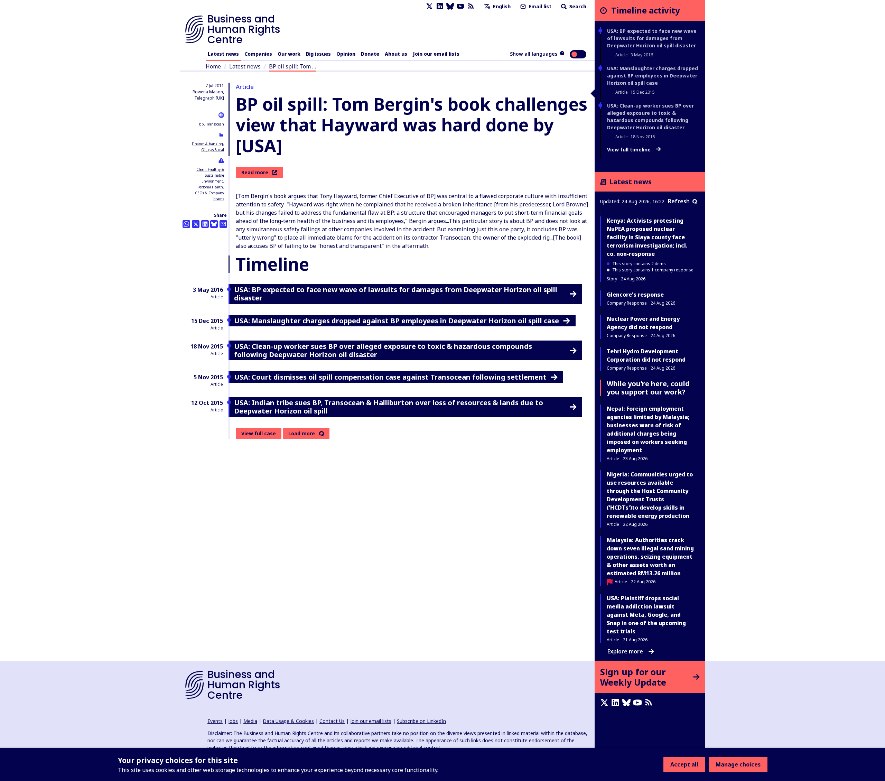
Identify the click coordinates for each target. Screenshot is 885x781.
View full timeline (629, 150)
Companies (258, 53)
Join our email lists (436, 53)
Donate (370, 53)
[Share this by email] (223, 224)
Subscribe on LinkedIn (421, 721)
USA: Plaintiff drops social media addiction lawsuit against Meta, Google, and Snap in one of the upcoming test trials (646, 614)
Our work (289, 53)
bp (201, 124)
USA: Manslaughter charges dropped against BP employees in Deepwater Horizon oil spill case (652, 75)
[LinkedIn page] (440, 6)
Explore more (625, 651)
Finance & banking (207, 143)
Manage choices (738, 764)
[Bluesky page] (450, 6)
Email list (539, 6)
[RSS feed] (471, 6)
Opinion (345, 53)
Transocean (215, 124)
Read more (254, 172)
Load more (301, 433)
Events (215, 721)
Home (213, 66)
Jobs (233, 721)
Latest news (223, 53)
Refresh (679, 201)
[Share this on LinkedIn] (205, 224)
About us (396, 53)
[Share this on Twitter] (195, 224)
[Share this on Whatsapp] (186, 224)
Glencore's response (635, 294)
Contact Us (332, 721)
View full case (258, 433)
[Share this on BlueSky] (214, 224)
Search (577, 6)
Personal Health (210, 187)
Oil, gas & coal (212, 149)
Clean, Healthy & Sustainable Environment (210, 175)
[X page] (429, 6)
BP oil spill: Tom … (292, 66)
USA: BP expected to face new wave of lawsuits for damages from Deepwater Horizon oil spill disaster (652, 38)
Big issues (318, 53)
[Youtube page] (460, 6)
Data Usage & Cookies (288, 721)
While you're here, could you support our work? (648, 388)
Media (250, 721)
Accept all (684, 764)
